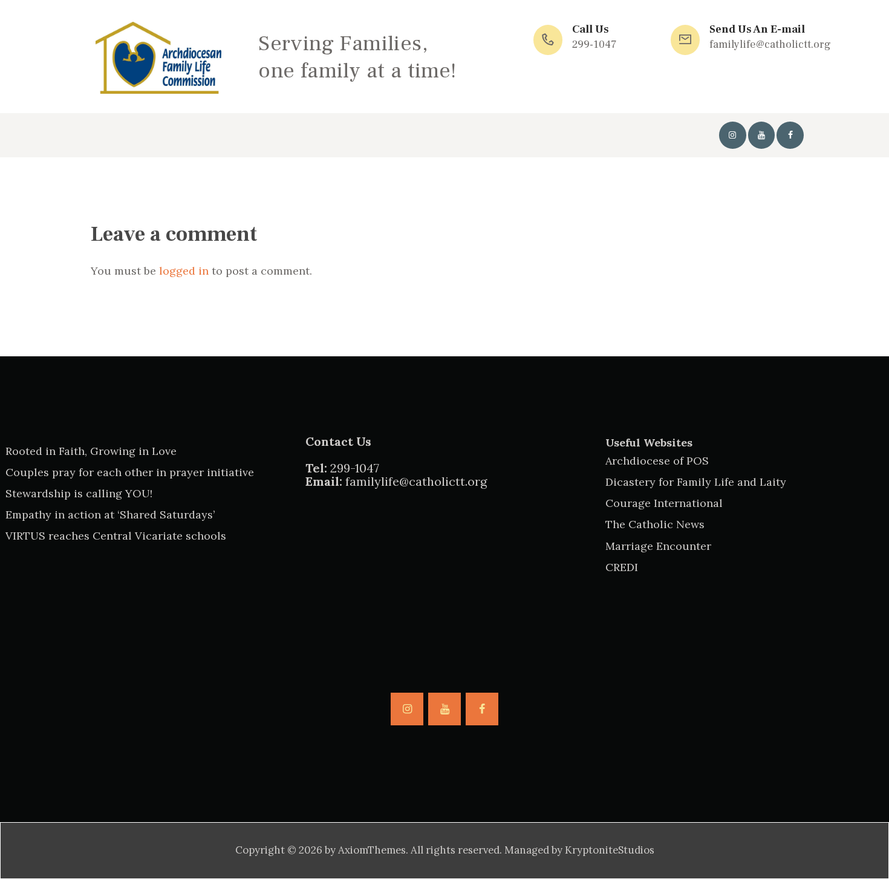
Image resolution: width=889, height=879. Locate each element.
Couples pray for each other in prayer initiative (129, 472)
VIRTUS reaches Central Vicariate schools (115, 536)
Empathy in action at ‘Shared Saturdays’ (110, 514)
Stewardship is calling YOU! (78, 493)
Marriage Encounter (658, 546)
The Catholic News (655, 524)
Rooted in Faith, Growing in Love (91, 451)
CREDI (621, 567)
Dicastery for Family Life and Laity (695, 482)
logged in (184, 271)
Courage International (664, 503)
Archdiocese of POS (657, 461)
